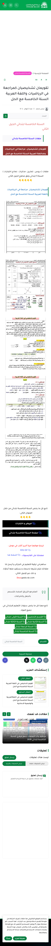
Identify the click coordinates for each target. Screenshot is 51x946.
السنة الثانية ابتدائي (35, 622)
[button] (39, 660)
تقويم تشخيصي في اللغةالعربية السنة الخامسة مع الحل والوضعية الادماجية (20, 700)
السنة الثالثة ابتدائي (13, 622)
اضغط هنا (12, 555)
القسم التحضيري (35, 617)
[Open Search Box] (16, 5)
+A (36, 80)
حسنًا (8, 938)
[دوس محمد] (47, 109)
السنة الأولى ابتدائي (14, 617)
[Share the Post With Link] (46, 660)
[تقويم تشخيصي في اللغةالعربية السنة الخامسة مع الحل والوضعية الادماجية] (40, 696)
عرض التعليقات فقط (37, 763)
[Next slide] (4, 714)
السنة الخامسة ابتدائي (22, 73)
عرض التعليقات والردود (14, 763)
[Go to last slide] (9, 714)
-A (46, 80)
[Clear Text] (5, 116)
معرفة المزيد (20, 938)
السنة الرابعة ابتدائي (24, 626)
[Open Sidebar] (10, 5)
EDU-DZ (23, 550)
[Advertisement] (25, 41)
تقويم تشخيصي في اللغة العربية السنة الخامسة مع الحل (19, 685)
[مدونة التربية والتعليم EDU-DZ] (37, 5)
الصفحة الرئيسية (41, 73)
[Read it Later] (4, 80)
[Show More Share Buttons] (5, 660)
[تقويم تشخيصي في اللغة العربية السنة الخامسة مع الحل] (40, 682)
